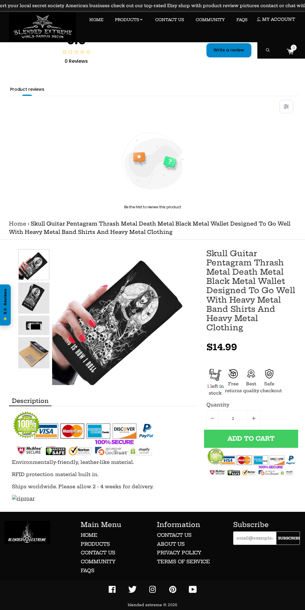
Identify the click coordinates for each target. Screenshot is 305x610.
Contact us (98, 553)
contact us (174, 535)
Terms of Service (183, 561)
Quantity (217, 405)
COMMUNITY (210, 19)
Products (95, 544)
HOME (96, 19)
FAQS (242, 19)
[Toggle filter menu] (286, 106)
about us (171, 544)
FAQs (87, 570)
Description (30, 400)
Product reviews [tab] (27, 89)
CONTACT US (169, 19)
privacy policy (179, 553)
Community (98, 561)
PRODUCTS (127, 19)
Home (17, 223)
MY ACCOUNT (278, 19)
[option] (34, 265)
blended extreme (145, 605)
